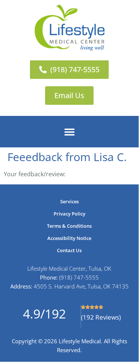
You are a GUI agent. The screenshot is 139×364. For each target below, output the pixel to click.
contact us (69, 250)
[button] (69, 131)
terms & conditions (69, 226)
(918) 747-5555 (79, 277)
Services (69, 201)
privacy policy (69, 213)
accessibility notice (69, 238)
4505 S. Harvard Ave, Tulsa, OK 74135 (81, 286)
